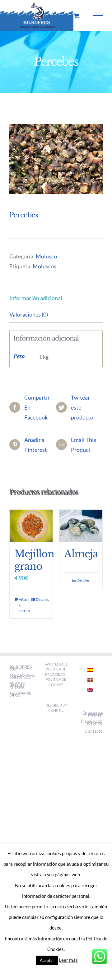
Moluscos (44, 266)
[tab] (56, 298)
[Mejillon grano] (31, 526)
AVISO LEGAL (55, 664)
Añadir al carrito (24, 605)
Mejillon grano (34, 560)
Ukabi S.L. (56, 710)
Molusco (46, 256)
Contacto (94, 731)
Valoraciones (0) (28, 314)
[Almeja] (80, 526)
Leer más (68, 960)
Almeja (81, 554)
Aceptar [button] (47, 960)
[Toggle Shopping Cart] (76, 15)
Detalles (42, 599)
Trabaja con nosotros (91, 722)
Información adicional (35, 297)
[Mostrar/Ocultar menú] (98, 15)
